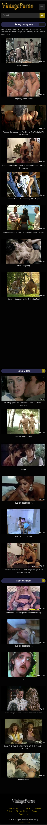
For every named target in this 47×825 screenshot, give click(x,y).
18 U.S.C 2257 (14, 808)
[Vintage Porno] (19, 6)
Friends (35, 811)
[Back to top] (39, 818)
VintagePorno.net (23, 822)
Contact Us (23, 814)
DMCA (27, 808)
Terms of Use (22, 811)
